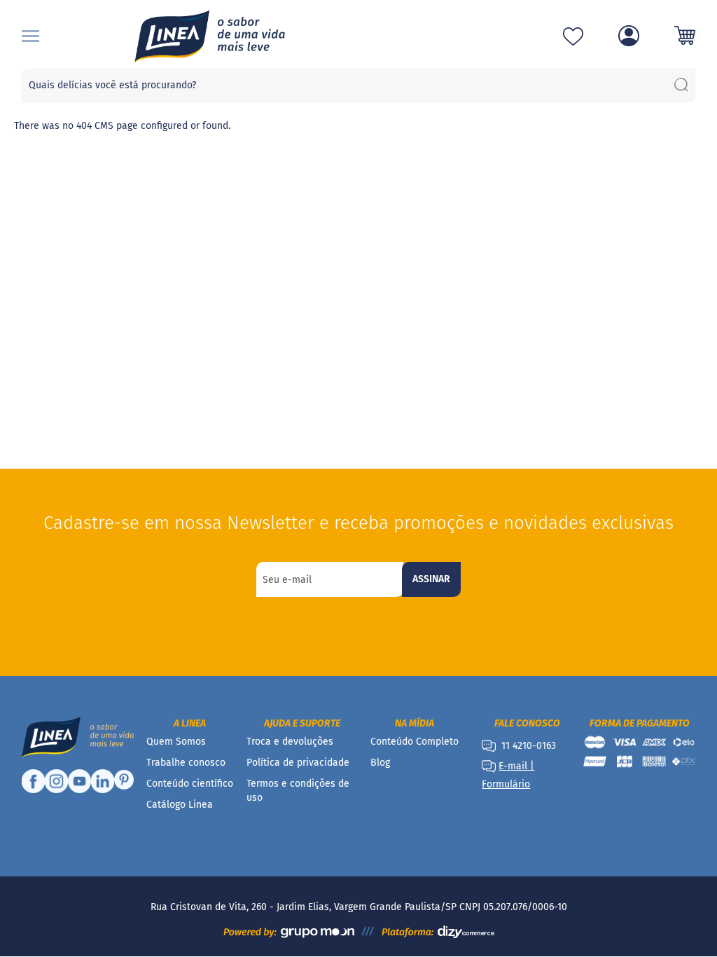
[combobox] (359, 85)
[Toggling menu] (30, 36)
